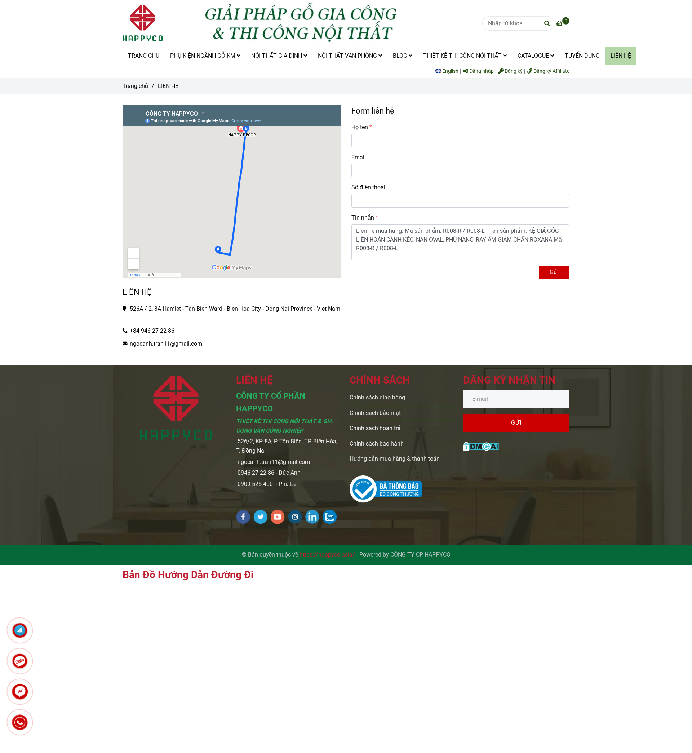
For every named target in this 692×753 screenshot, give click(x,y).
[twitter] (260, 517)
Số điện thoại (368, 187)
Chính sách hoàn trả (375, 428)
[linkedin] (312, 517)
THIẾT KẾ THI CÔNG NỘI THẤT (463, 55)
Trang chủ (135, 86)
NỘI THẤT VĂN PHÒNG (348, 55)
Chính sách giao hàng (377, 397)
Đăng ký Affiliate (550, 71)
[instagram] (295, 517)
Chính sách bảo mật (375, 412)
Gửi (554, 272)
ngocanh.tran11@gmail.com (166, 343)
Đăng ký (513, 71)
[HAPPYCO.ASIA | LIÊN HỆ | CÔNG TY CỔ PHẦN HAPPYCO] (481, 445)
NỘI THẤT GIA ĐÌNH (277, 55)
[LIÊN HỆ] (143, 23)
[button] (448, 71)
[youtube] (278, 517)
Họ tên (359, 127)
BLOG (401, 55)
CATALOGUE (534, 55)
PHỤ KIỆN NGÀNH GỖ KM (203, 55)
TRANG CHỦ (143, 55)
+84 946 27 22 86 (152, 330)
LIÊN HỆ (621, 55)
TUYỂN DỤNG (582, 55)
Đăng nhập (481, 71)
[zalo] (330, 517)
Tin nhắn (362, 217)
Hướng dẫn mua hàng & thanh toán (395, 458)
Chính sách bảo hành (377, 443)
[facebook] (243, 517)
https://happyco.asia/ (327, 554)
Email (358, 157)
